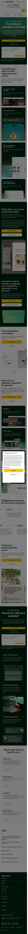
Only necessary (13, 474)
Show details (6, 467)
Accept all (13, 470)
